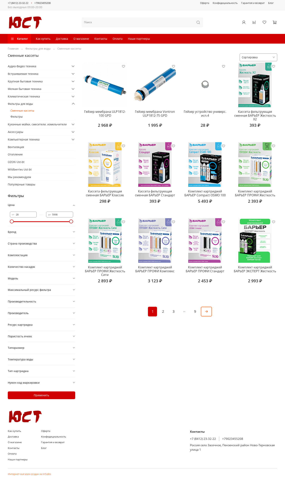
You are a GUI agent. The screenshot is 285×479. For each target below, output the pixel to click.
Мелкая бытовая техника (24, 89)
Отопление (15, 154)
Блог (271, 3)
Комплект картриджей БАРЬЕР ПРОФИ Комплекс (154, 269)
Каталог (22, 38)
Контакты (100, 38)
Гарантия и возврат (253, 3)
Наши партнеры (139, 38)
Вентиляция (16, 147)
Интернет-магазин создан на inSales (29, 474)
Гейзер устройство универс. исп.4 (205, 113)
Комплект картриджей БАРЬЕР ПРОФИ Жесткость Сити (105, 271)
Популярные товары (21, 184)
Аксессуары (15, 132)
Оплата (118, 38)
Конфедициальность (225, 3)
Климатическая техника (24, 96)
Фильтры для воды (38, 48)
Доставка (62, 38)
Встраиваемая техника (23, 74)
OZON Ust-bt (16, 162)
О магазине (81, 38)
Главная (13, 48)
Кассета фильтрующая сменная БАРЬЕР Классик (105, 193)
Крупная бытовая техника (25, 81)
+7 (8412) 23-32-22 (18, 3)
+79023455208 (42, 3)
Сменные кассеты (22, 110)
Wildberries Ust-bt (20, 169)
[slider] (12, 221)
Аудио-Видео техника (22, 66)
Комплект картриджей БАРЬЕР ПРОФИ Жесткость (255, 193)
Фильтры (16, 116)
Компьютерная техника (24, 139)
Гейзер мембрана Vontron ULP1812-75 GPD (155, 113)
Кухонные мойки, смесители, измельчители (37, 124)
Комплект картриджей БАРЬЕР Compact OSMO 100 (205, 193)
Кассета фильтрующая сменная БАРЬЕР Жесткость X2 (255, 115)
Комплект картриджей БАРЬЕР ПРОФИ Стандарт (205, 269)
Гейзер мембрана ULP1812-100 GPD (105, 113)
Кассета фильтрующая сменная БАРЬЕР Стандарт (155, 193)
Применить (41, 395)
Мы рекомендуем (19, 177)
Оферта (204, 3)
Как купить (43, 38)
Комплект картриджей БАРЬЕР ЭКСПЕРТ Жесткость (255, 269)
